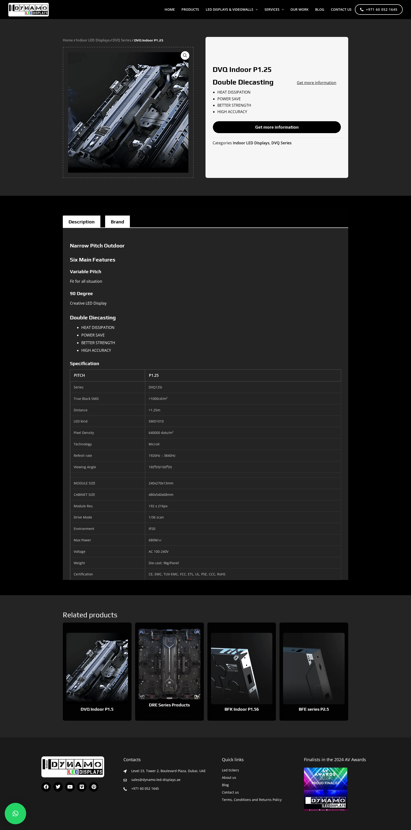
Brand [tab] (117, 221)
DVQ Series (122, 40)
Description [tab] (81, 221)
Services (271, 9)
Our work (299, 9)
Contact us (341, 9)
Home (170, 9)
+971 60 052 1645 (381, 9)
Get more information (316, 82)
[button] (255, 9)
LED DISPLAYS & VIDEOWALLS (229, 9)
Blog (225, 785)
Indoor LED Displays (93, 40)
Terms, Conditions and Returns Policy (252, 799)
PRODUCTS (190, 9)
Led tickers (230, 770)
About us (229, 777)
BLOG (319, 9)
